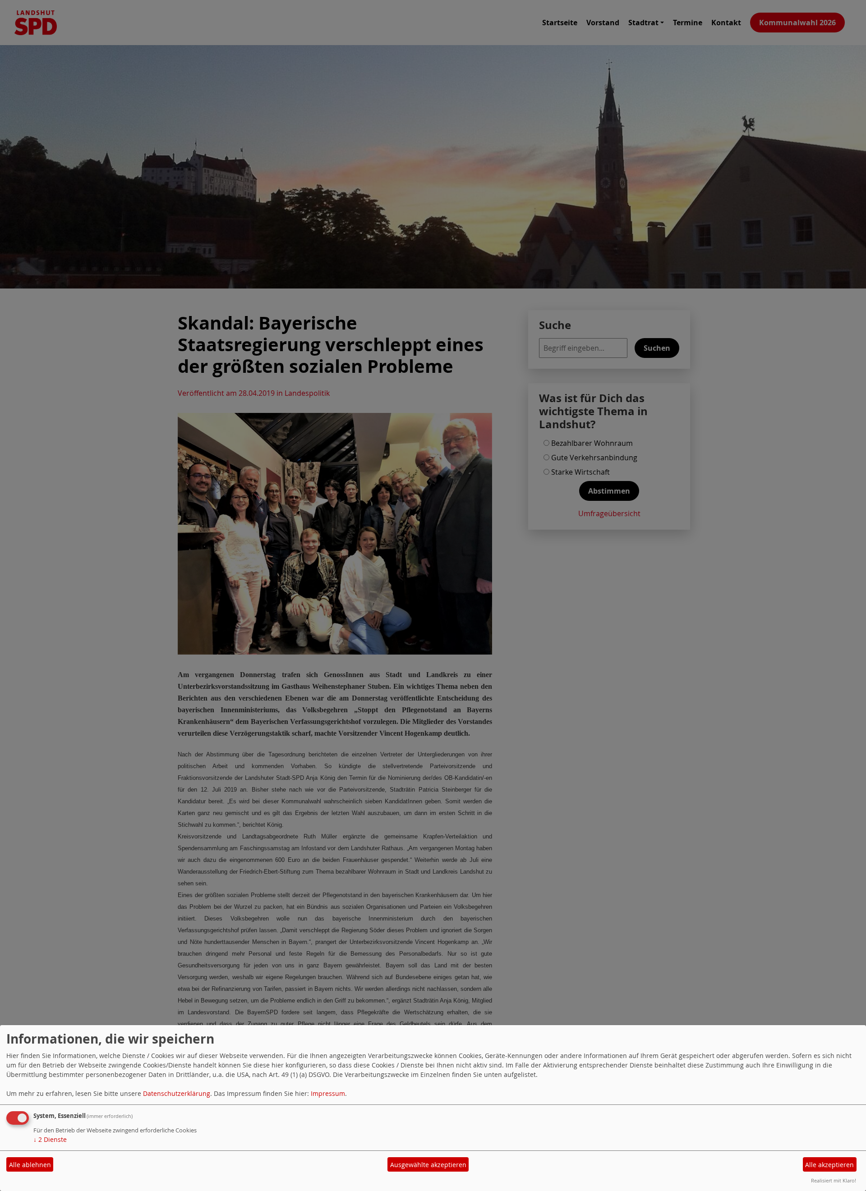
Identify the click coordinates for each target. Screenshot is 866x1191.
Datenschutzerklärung (176, 1093)
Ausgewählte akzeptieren (428, 1164)
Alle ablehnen (30, 1164)
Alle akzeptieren (829, 1164)
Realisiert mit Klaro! (833, 1180)
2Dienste (50, 1139)
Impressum (328, 1093)
